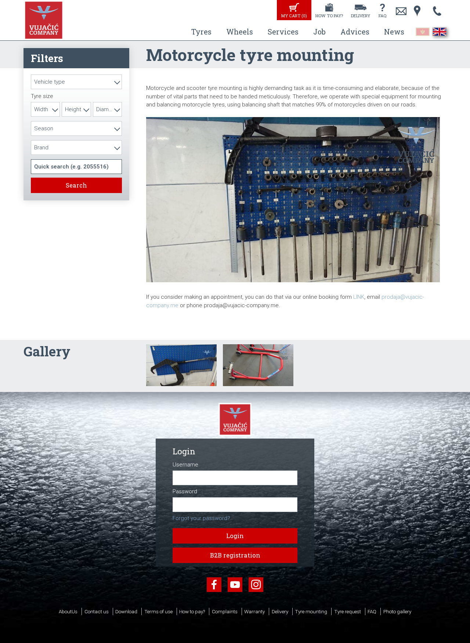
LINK (358, 297)
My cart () (294, 15)
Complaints (225, 611)
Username (185, 465)
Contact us (96, 611)
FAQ (382, 15)
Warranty (254, 611)
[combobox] (76, 82)
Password (185, 491)
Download (126, 611)
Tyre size (42, 96)
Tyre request (347, 611)
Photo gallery (397, 611)
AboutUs (68, 611)
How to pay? (329, 15)
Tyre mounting (311, 611)
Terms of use (158, 611)
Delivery (360, 15)
